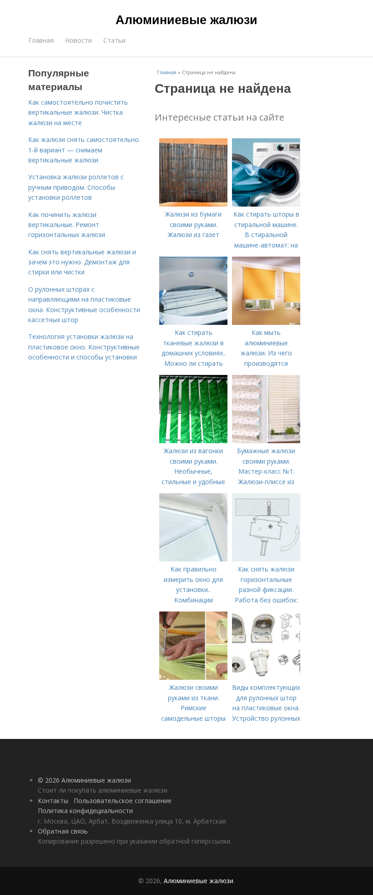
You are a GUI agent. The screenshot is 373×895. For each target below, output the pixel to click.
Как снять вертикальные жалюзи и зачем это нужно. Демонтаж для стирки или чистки (82, 262)
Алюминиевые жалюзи (186, 19)
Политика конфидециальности (85, 810)
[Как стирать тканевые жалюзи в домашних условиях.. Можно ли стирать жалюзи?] (193, 322)
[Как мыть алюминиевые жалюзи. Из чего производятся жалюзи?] (266, 322)
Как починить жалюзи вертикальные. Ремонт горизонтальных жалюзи (66, 224)
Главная (41, 40)
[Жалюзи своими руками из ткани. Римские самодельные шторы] (193, 677)
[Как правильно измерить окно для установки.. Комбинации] (193, 559)
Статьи (114, 40)
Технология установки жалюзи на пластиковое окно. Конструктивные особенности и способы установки (84, 346)
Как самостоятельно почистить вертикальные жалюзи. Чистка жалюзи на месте (78, 112)
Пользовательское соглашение (122, 800)
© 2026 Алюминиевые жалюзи (84, 780)
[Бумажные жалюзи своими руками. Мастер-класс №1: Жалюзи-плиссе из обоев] (266, 440)
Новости (78, 40)
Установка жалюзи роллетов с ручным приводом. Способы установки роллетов (76, 187)
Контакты (53, 800)
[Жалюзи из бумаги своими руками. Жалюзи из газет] (193, 204)
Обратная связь (63, 831)
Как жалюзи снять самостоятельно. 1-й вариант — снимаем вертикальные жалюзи (84, 149)
